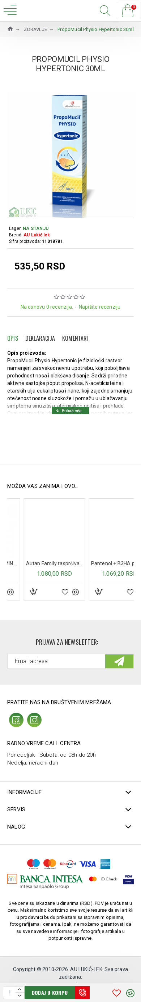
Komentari (75, 338)
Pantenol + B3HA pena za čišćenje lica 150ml (103, 563)
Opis (12, 338)
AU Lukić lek (37, 234)
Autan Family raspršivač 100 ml (38, 563)
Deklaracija (40, 338)
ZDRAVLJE (35, 29)
